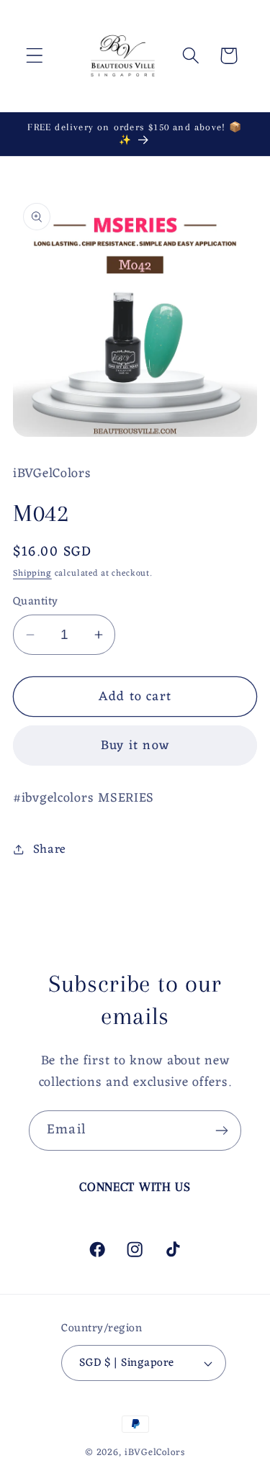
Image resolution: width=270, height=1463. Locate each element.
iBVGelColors (155, 1452)
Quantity (35, 602)
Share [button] (49, 850)
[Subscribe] (221, 1130)
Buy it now (135, 745)
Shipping (32, 573)
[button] (35, 56)
